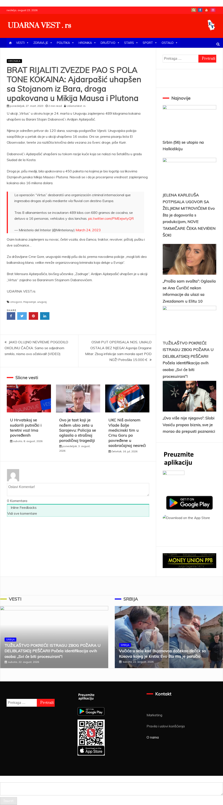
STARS (129, 43)
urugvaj (42, 301)
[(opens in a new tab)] (78, 411)
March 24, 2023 (88, 230)
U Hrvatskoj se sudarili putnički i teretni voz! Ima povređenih (26, 427)
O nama (153, 737)
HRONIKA (85, 43)
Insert (8, 801)
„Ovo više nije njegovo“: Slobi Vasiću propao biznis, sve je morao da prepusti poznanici (189, 424)
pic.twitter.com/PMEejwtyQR (111, 218)
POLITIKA (63, 43)
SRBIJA (10, 639)
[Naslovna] (10, 43)
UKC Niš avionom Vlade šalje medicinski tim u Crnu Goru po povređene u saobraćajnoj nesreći (127, 432)
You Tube (206, 10)
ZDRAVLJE (40, 43)
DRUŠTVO (108, 43)
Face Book (200, 10)
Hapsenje (29, 301)
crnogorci (16, 301)
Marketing (154, 715)
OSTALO (168, 43)
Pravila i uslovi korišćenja (166, 726)
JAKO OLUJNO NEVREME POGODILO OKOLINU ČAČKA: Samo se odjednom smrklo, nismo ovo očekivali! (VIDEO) (36, 348)
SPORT (148, 43)
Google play (193, 10)
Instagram (213, 10)
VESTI (20, 43)
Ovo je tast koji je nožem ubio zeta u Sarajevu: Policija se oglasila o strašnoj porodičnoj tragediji (77, 430)
